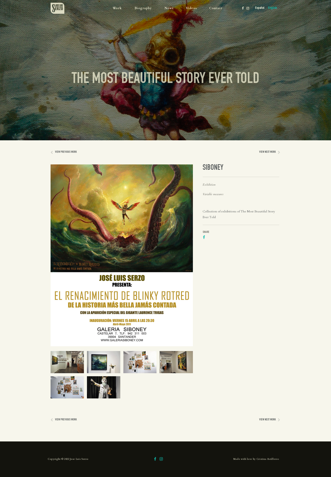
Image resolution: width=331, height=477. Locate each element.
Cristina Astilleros (267, 459)
